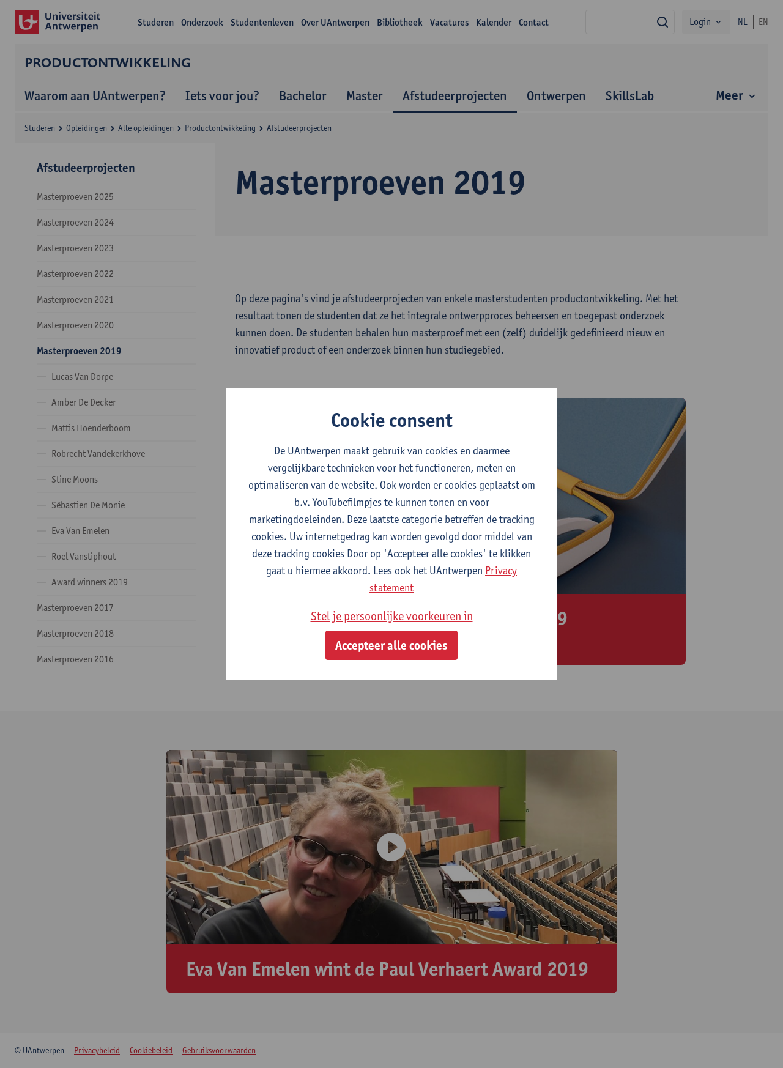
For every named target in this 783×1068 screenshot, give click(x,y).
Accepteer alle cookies (391, 645)
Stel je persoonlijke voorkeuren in (392, 616)
